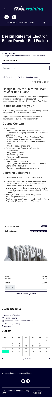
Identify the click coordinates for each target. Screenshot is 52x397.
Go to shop (10, 77)
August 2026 (26, 358)
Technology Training (12, 323)
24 (5, 352)
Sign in (32, 22)
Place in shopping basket (26, 294)
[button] (4, 9)
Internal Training (10, 318)
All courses (6, 326)
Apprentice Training (12, 315)
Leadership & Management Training (18, 321)
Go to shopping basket (29, 77)
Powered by (37, 391)
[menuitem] (44, 22)
